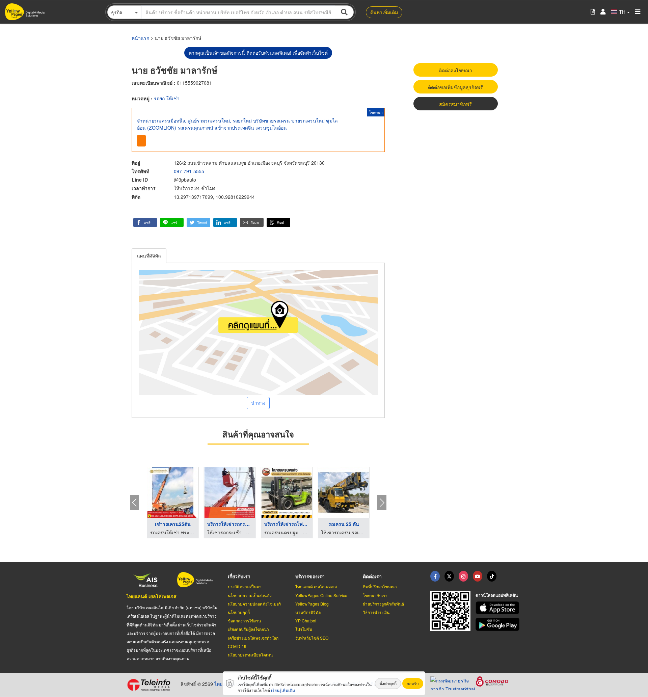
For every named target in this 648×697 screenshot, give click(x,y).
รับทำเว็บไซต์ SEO (311, 638)
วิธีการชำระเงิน (376, 612)
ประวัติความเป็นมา (245, 586)
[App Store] (498, 608)
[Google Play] (498, 624)
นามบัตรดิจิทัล (308, 612)
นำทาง (258, 402)
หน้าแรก (140, 37)
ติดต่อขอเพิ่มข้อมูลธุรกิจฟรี (455, 87)
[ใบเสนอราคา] (593, 12)
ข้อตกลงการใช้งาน (244, 620)
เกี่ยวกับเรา (239, 576)
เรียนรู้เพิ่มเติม (283, 690)
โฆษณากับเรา (375, 595)
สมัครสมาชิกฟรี (455, 104)
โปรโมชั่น (303, 629)
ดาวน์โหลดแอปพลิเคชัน (497, 595)
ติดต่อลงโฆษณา (455, 70)
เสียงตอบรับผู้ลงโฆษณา (248, 629)
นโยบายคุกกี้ (239, 612)
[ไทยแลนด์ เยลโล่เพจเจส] (449, 576)
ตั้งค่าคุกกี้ (388, 683)
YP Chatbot (305, 620)
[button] (145, 222)
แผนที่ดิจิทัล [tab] (149, 255)
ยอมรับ (413, 683)
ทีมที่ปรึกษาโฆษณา (380, 586)
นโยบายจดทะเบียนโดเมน (250, 655)
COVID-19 (237, 646)
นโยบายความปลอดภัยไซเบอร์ (254, 604)
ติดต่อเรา (372, 576)
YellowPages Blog (312, 604)
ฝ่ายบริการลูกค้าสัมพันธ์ (383, 604)
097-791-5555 (189, 171)
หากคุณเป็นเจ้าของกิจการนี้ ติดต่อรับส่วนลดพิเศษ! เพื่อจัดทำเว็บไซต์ (258, 52)
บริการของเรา (310, 576)
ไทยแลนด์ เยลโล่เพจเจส (152, 596)
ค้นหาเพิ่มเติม (384, 12)
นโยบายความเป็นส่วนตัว (250, 595)
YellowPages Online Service (321, 595)
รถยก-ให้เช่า (167, 98)
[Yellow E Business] (435, 576)
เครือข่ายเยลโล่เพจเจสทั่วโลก (253, 638)
